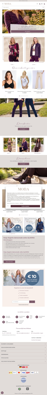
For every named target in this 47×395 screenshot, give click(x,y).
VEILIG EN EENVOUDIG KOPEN (8, 347)
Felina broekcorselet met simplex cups (24, 91)
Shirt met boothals (24, 210)
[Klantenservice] (2, 392)
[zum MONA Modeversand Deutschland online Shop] (20, 367)
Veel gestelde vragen (38, 333)
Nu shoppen (27, 31)
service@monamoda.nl (23, 333)
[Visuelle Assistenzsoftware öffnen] (27, 388)
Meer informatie (9, 261)
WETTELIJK (3, 350)
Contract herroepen (36, 340)
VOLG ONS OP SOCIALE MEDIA (8, 361)
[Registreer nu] (32, 302)
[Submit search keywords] (43, 7)
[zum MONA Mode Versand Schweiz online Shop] (23, 367)
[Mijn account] (37, 3)
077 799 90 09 (7, 333)
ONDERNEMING (4, 354)
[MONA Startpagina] (7, 4)
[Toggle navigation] (2, 3)
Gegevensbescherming (23, 304)
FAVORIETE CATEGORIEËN (7, 344)
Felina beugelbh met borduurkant (9, 91)
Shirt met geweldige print (39, 210)
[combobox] (23, 7)
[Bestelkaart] (41, 3)
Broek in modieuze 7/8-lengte (9, 210)
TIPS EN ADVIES (4, 357)
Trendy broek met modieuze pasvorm (39, 91)
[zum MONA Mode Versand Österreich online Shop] (26, 367)
